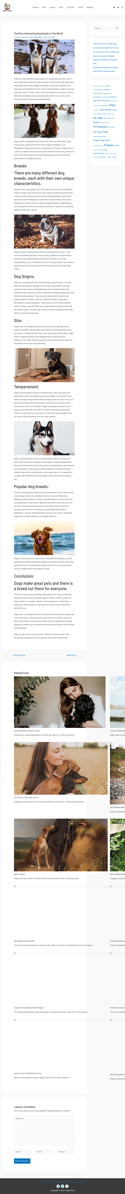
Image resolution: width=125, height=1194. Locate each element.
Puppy (116, 145)
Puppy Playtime (103, 150)
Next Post (72, 655)
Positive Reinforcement (99, 136)
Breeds (102, 86)
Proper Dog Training (98, 145)
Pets (105, 131)
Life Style (70, 7)
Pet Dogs (97, 132)
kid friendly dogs (110, 114)
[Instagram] (122, 7)
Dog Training (105, 110)
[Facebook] (114, 7)
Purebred (107, 153)
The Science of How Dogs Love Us (26, 797)
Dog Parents (104, 105)
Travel (80, 7)
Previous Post (18, 655)
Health (104, 114)
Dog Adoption (97, 97)
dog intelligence (96, 105)
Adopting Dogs (96, 86)
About (42, 1182)
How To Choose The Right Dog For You (27, 1073)
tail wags (95, 157)
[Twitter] (118, 7)
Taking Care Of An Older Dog (104, 44)
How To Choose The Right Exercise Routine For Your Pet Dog (105, 59)
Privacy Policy (79, 1182)
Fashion (114, 110)
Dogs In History (19, 874)
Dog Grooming (114, 100)
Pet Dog (111, 127)
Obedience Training (104, 122)
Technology (102, 157)
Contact (49, 1182)
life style (98, 117)
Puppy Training (98, 153)
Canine (107, 86)
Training (35, 7)
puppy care (95, 150)
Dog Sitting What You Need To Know (27, 731)
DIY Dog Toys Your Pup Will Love (106, 52)
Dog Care (97, 100)
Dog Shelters (96, 110)
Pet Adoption (100, 126)
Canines (107, 89)
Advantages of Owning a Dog (24, 941)
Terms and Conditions (63, 1182)
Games (52, 7)
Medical (90, 7)
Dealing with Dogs (107, 93)
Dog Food (106, 100)
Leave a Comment (21, 37)
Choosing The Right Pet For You (106, 48)
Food (61, 7)
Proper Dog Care (101, 140)
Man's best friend (109, 118)
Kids (44, 7)
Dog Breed (105, 97)
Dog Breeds (112, 97)
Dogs (112, 105)
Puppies (108, 145)
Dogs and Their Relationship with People (28, 1008)
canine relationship (98, 89)
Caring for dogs (97, 93)
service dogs (113, 153)
